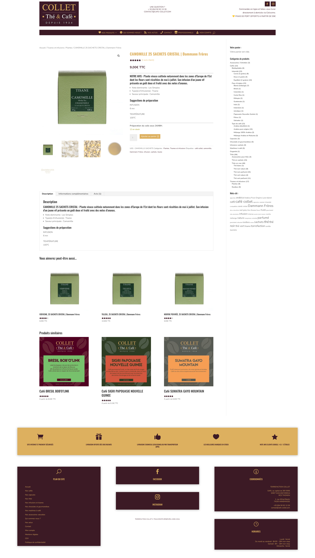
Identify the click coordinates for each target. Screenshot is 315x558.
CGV (27, 538)
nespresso (248, 218)
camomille (207, 148)
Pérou (236, 117)
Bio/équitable (237, 68)
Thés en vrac (237, 163)
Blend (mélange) (240, 85)
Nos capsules (30, 495)
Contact (28, 526)
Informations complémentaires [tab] (73, 193)
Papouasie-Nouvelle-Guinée (244, 114)
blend (269, 198)
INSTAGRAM (157, 504)
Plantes (69, 47)
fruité (263, 209)
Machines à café (236, 148)
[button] (118, 56)
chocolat (268, 202)
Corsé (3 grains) (240, 73)
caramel (262, 202)
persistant (233, 222)
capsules (256, 202)
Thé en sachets (237, 160)
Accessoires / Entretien (238, 63)
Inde (235, 104)
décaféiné (236, 210)
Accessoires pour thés (240, 157)
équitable (233, 230)
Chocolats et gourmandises (240, 142)
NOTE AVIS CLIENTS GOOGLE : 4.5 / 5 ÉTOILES (275, 444)
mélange (233, 218)
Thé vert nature (239, 175)
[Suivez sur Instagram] (273, 3)
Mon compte (30, 530)
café (232, 202)
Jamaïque (237, 111)
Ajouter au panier (148, 136)
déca (231, 210)
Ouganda (233, 151)
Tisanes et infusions (55, 47)
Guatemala (238, 101)
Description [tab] (47, 193)
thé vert (240, 226)
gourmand (269, 210)
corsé (240, 206)
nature (240, 218)
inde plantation (234, 214)
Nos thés (28, 499)
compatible (233, 206)
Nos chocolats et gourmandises (37, 506)
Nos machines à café (33, 510)
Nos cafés (29, 491)
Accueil (42, 47)
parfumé (263, 218)
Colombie (237, 92)
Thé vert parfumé (240, 178)
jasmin (256, 214)
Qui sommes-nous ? (33, 518)
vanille (268, 226)
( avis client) (148, 60)
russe (252, 222)
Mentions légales (31, 534)
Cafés (232, 66)
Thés (232, 154)
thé (266, 222)
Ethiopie (237, 98)
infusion (147, 152)
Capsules (233, 138)
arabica (240, 197)
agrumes (233, 198)
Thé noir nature (239, 169)
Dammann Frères (136, 152)
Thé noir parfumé (240, 172)
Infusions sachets (236, 145)
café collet (199, 148)
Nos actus (29, 522)
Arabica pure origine (241, 129)
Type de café (236, 123)
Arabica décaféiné (240, 126)
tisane (160, 152)
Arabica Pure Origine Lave (255, 198)
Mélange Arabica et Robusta (244, 135)
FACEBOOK (157, 479)
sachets (154, 152)
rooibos (246, 222)
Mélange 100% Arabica (242, 132)
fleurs (258, 210)
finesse (253, 210)
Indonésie (237, 108)
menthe (268, 214)
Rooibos (235, 187)
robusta (239, 222)
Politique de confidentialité (35, 542)
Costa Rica (238, 95)
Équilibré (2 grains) (241, 80)
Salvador (237, 120)
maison (263, 214)
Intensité (235, 71)
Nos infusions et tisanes (34, 503)
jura (259, 214)
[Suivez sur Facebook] (267, 3)
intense (250, 214)
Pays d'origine (237, 83)
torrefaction (258, 226)
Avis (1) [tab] (97, 193)
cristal (245, 206)
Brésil (236, 89)
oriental (254, 218)
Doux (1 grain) (239, 77)
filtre (248, 210)
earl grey (243, 210)
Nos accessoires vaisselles (35, 514)
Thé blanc (237, 165)
